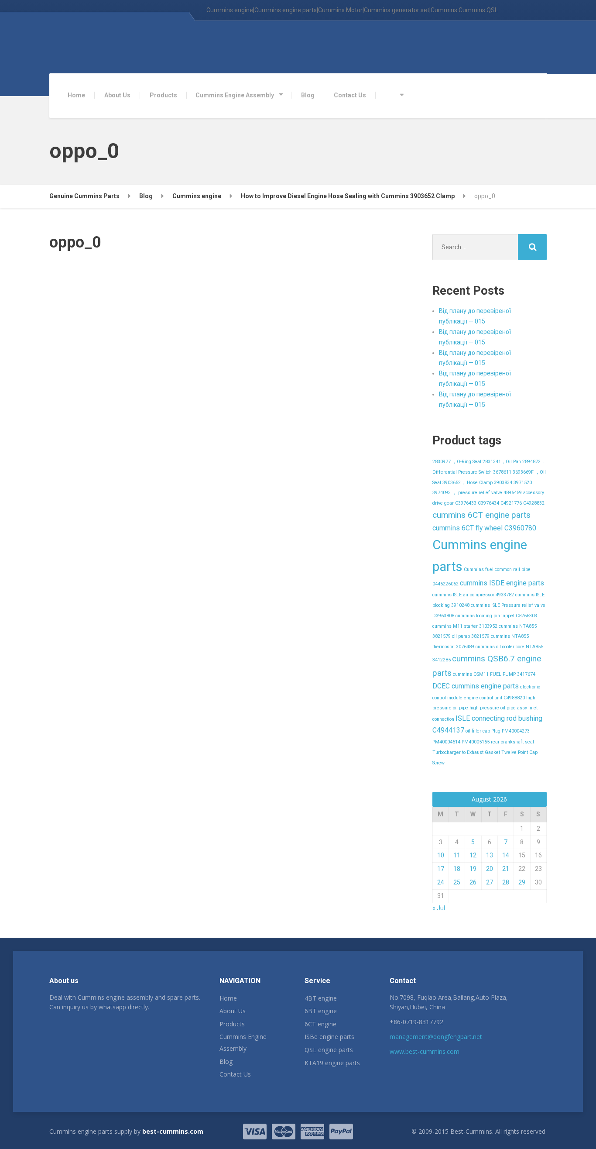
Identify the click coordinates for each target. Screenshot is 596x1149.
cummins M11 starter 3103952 (464, 626)
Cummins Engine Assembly (234, 95)
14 (505, 855)
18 (456, 868)
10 (440, 855)
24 (440, 882)
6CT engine (320, 1024)
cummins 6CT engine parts (481, 515)
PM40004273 (516, 731)
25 (456, 882)
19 (472, 868)
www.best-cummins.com (424, 1051)
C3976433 (465, 503)
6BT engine (321, 1011)
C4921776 (511, 503)
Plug (495, 731)
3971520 (523, 482)
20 (489, 868)
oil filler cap (478, 731)
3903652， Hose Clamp (467, 482)
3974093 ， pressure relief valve (467, 492)
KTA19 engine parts (332, 1063)
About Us (117, 95)
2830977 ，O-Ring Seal (456, 461)
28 (505, 882)
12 (472, 855)
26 (472, 882)
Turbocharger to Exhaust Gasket (466, 752)
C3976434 (488, 503)
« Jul (438, 908)
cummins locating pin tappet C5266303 (496, 616)
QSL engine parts (329, 1050)
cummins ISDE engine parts (502, 583)
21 (505, 868)
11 (456, 855)
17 (440, 868)
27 (489, 882)
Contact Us (350, 95)
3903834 (503, 482)
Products (163, 95)
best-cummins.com (172, 1131)
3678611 (502, 472)
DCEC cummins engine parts (475, 686)
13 (489, 855)
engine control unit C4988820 (494, 698)
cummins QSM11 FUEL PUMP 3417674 (494, 674)
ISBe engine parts (329, 1036)
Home (76, 95)
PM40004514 (446, 742)
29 (521, 882)
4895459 (513, 492)
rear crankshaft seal (512, 742)
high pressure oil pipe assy (498, 708)
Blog (308, 95)
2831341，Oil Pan (502, 461)
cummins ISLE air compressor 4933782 (473, 595)
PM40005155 (476, 742)
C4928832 (534, 503)
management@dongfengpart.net (436, 1036)
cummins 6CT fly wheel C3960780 (484, 528)
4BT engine (321, 998)
